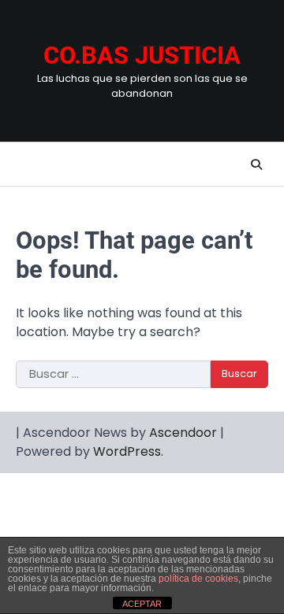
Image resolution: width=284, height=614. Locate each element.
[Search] (256, 164)
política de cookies (198, 578)
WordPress (127, 451)
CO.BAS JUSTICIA (142, 55)
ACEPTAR (142, 603)
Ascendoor (183, 433)
